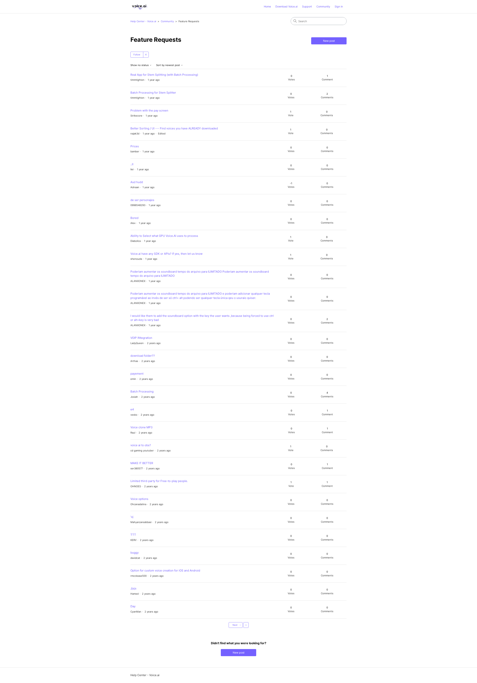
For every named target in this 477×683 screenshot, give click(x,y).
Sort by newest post (168, 65)
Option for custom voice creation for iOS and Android (165, 570)
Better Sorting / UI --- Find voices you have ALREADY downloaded (174, 128)
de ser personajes (142, 200)
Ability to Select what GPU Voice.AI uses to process (164, 236)
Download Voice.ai (286, 6)
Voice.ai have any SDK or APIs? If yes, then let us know (166, 253)
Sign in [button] (339, 6)
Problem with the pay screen (149, 110)
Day (132, 606)
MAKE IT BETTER (141, 463)
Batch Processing (142, 391)
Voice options (139, 499)
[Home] (139, 6)
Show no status (139, 65)
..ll (131, 164)
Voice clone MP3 (141, 427)
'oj (131, 517)
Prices (134, 146)
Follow (136, 54)
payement (136, 373)
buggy (134, 552)
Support (307, 6)
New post (329, 40)
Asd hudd (136, 182)
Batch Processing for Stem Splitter (153, 92)
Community (323, 6)
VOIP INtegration (141, 338)
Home (267, 6)
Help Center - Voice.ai (143, 21)
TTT (133, 534)
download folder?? (142, 355)
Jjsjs (133, 588)
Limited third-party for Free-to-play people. (159, 481)
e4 (132, 409)
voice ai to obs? (140, 445)
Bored (134, 218)
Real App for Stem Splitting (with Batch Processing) (164, 74)
